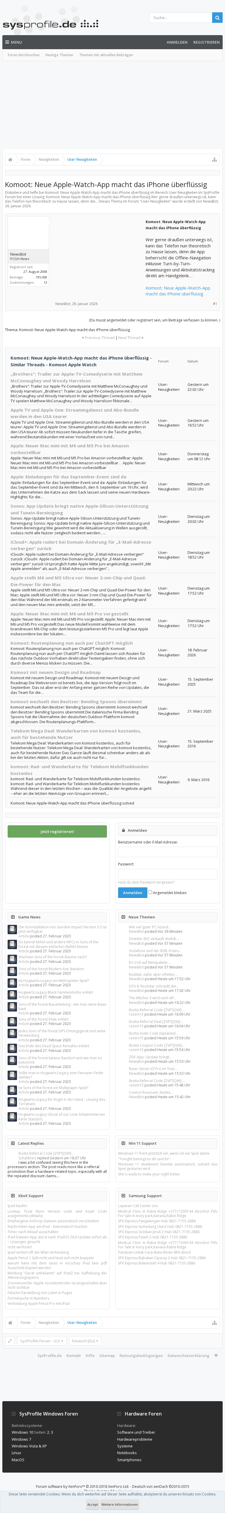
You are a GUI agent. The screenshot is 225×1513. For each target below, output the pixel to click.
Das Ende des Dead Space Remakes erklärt (53, 1045)
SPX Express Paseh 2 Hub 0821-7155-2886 (152, 1237)
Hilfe (90, 1355)
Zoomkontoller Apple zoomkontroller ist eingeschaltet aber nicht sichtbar (57, 1285)
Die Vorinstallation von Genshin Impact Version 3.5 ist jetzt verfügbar (62, 929)
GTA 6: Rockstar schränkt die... (154, 986)
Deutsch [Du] (83, 1340)
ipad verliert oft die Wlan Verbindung (38, 1252)
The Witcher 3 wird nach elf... (152, 997)
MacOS (18, 1459)
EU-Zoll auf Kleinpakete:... (150, 962)
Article (23, 936)
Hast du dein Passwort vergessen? (146, 882)
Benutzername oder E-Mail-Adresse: (148, 842)
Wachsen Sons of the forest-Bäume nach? (52, 956)
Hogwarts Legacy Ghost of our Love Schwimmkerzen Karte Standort (61, 1116)
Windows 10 (22, 1432)
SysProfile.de (50, 1355)
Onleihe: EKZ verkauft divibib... (154, 938)
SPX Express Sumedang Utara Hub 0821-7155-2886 (160, 1226)
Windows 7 (21, 1439)
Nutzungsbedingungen (141, 1355)
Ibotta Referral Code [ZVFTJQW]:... (157, 1009)
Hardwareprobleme (134, 1439)
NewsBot (136, 931)
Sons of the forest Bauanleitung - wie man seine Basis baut (62, 1006)
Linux (16, 1452)
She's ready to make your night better (149, 1174)
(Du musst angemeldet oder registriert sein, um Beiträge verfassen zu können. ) (154, 320)
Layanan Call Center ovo (138, 1205)
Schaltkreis (27, 1158)
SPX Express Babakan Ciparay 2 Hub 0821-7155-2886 (162, 1257)
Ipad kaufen (17, 1205)
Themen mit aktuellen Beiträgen (106, 54)
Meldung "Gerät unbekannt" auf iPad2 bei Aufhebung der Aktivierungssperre (57, 1275)
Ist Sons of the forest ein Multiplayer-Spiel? (53, 1087)
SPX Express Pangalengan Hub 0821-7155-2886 (157, 1220)
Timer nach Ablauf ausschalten (33, 1231)
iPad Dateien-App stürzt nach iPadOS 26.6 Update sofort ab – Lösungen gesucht (57, 1239)
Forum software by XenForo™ (82, 1486)
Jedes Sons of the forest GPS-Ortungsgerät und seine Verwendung (61, 1033)
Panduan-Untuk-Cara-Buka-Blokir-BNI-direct (154, 1252)
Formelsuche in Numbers (28, 1298)
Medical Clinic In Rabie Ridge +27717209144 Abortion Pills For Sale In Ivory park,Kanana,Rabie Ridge (167, 1213)
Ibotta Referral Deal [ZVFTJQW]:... (156, 1021)
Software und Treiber (136, 1432)
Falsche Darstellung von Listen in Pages (40, 1292)
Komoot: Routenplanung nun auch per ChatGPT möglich (72, 643)
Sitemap (107, 1355)
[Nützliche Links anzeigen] (214, 159)
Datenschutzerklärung (188, 1355)
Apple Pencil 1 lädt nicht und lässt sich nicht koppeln (51, 1257)
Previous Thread (100, 337)
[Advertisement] (112, 105)
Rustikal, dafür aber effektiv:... (153, 974)
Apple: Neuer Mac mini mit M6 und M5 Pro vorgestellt (70, 614)
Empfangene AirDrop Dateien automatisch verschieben (53, 1220)
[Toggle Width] (10, 1341)
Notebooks (127, 1452)
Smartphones (129, 1459)
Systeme (125, 1446)
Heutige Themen (59, 54)
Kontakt (74, 1355)
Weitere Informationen (119, 1504)
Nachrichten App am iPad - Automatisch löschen (47, 1226)
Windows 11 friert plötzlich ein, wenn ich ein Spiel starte (163, 1153)
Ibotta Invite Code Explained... (153, 1033)
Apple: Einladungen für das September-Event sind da (68, 477)
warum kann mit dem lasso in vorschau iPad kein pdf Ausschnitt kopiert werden (57, 1265)
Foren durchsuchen (24, 54)
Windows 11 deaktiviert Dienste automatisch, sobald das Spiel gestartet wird (167, 1166)
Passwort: (126, 864)
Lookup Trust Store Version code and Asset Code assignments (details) (57, 1213)
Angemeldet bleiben (169, 892)
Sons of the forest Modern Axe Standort (51, 968)
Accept (92, 1504)
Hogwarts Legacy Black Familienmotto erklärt (55, 992)
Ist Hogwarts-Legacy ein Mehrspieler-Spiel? (53, 980)
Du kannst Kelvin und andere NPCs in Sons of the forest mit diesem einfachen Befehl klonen (58, 944)
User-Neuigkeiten (155, 201)
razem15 (136, 1014)
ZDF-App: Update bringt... (150, 1057)
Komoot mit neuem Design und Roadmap (56, 672)
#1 (215, 304)
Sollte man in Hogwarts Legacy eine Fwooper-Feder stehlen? (60, 1075)
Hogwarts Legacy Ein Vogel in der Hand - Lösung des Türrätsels (61, 1101)
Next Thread (129, 337)
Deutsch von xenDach (160, 1486)
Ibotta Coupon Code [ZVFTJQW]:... (157, 1045)
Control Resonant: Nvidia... (151, 1092)
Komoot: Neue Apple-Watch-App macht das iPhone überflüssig (178, 291)
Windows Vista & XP (29, 1446)
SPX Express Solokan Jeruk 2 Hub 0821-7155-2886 (159, 1231)
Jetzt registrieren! (57, 831)
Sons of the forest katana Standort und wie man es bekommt (60, 1060)
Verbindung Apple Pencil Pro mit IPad (38, 1303)
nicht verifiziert (20, 1247)
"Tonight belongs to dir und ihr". (144, 1158)
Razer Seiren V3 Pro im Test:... (153, 1068)
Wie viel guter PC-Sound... (150, 927)
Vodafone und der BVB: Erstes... (155, 950)
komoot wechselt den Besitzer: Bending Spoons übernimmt (76, 701)
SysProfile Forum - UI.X (40, 1340)
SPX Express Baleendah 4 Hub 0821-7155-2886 (156, 1263)
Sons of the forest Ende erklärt (43, 1019)
